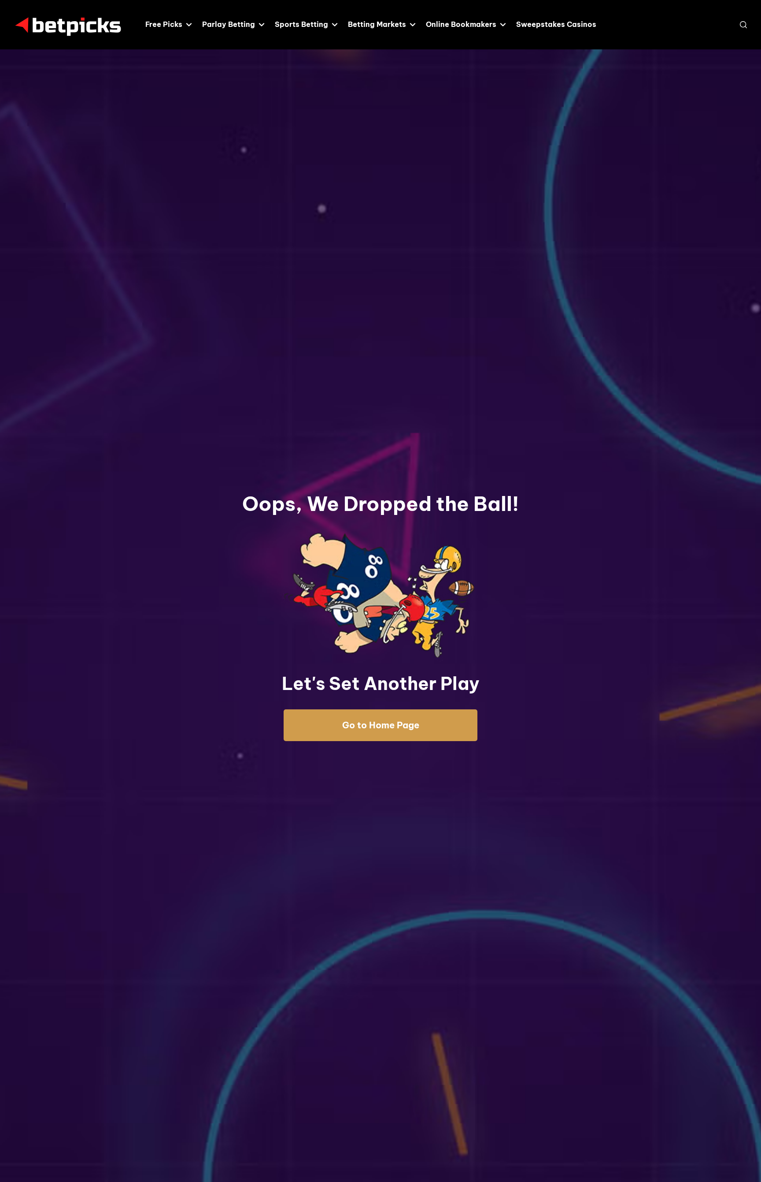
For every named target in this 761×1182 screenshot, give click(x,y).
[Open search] (743, 24)
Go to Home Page (380, 725)
